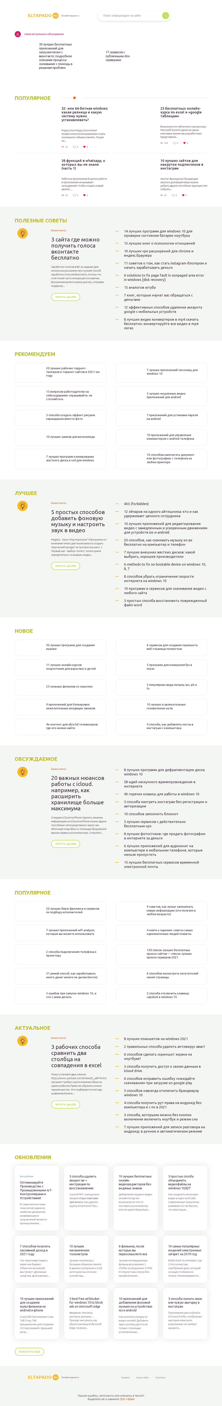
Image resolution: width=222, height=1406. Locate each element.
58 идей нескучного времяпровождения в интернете (159, 784)
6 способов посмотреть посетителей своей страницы (172, 975)
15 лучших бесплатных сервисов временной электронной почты (161, 864)
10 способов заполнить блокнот (151, 814)
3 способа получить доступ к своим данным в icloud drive (162, 1068)
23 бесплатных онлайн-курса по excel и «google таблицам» (181, 112)
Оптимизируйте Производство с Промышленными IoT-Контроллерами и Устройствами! (36, 1190)
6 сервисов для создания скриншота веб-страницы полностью (172, 646)
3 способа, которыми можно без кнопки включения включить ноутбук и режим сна (161, 1117)
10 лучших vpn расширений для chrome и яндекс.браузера (159, 253)
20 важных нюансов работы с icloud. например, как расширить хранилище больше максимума (77, 793)
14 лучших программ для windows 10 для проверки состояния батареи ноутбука (158, 233)
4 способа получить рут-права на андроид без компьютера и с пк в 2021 (163, 1105)
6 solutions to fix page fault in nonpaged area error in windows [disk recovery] (164, 277)
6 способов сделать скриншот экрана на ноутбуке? (158, 1056)
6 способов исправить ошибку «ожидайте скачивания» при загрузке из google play (159, 1081)
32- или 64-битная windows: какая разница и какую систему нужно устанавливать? (85, 114)
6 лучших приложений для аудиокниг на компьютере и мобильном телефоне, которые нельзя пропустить (163, 850)
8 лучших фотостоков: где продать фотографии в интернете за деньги (164, 836)
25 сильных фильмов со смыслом (69, 686)
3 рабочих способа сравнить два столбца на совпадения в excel (76, 1056)
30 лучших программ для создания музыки (70, 646)
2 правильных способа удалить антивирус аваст (164, 1046)
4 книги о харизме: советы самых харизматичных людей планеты (170, 931)
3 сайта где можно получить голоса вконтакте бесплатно (75, 248)
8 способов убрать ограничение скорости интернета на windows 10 (159, 578)
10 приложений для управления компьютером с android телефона (170, 436)
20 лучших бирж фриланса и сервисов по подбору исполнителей (72, 910)
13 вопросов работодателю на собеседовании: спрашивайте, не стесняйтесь (69, 395)
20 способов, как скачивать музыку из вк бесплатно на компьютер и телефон (158, 542)
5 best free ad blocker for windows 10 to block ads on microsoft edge (86, 1302)
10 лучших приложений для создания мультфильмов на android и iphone (37, 1304)
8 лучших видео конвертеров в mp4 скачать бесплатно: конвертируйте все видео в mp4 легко (161, 323)
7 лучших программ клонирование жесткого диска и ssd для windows (70, 458)
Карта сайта (142, 1377)
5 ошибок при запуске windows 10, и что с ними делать (71, 995)
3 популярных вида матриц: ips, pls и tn (172, 686)
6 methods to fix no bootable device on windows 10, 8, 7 (165, 566)
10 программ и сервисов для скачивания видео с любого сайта (165, 591)
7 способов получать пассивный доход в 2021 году (35, 1250)
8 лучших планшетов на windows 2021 (156, 1039)
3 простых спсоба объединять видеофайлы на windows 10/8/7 (181, 1182)
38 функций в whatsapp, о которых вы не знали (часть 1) (83, 164)
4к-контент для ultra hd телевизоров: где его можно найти (72, 726)
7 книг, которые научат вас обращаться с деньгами (158, 297)
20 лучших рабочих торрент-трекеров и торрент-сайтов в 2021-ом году (73, 372)
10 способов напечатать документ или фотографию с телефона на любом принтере (170, 458)
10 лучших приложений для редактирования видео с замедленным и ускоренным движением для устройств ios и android (165, 528)
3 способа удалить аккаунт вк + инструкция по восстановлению (82, 1182)
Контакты (160, 1377)
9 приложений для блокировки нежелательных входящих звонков (70, 706)
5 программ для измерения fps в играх (169, 666)
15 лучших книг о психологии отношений (159, 243)
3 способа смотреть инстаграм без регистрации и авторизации (165, 804)
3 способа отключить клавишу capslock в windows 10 (168, 995)
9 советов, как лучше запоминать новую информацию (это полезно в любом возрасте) (171, 910)
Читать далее (65, 296)
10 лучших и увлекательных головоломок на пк (166, 706)
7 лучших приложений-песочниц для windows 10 (172, 371)
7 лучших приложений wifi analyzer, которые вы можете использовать (70, 931)
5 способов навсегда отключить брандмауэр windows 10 (161, 1093)
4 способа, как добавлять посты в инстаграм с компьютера (170, 726)
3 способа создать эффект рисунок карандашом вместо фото (70, 416)
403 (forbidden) (136, 504)
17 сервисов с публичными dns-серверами (118, 56)
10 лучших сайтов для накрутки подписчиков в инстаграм (181, 164)
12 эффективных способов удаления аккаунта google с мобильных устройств (163, 309)
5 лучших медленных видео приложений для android (166, 395)
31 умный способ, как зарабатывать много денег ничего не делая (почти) (71, 975)
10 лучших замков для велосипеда (70, 436)
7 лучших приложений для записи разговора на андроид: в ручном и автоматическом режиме (164, 1129)
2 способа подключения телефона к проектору (71, 953)
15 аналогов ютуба (140, 287)
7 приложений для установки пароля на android (172, 416)
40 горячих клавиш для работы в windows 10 (161, 794)
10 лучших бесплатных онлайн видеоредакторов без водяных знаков (135, 1182)
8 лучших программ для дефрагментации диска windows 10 (164, 772)
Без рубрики (26, 1176)
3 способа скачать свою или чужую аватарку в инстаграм (185, 1302)
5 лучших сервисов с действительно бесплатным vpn (155, 824)
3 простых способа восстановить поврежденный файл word (165, 603)
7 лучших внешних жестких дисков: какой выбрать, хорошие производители (159, 554)
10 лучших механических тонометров (79, 1250)
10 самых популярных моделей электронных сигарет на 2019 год (184, 1250)
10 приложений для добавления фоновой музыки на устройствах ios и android (135, 1304)
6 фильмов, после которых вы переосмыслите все (133, 1250)
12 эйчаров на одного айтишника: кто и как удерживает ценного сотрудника (161, 514)
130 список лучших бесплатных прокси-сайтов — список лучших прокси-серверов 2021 (169, 953)
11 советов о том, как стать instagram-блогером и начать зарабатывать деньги (165, 265)
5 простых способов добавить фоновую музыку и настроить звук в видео (78, 521)
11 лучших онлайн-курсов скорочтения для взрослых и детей (71, 666)
